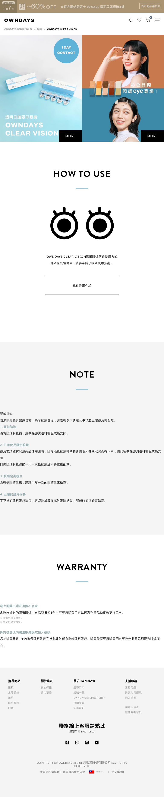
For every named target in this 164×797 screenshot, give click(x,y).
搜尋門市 (79, 688)
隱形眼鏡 (13, 703)
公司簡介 (79, 703)
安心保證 (46, 688)
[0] (148, 20)
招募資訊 (79, 708)
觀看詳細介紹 (82, 285)
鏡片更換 (46, 693)
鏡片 (11, 698)
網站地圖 (130, 698)
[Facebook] (67, 742)
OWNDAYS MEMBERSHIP (89, 698)
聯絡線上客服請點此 (82, 726)
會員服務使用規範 (74, 772)
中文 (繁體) (117, 772)
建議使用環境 (133, 693)
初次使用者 (132, 707)
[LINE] (87, 742)
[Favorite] (139, 20)
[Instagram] (77, 742)
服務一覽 (79, 693)
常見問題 (130, 688)
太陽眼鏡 (13, 693)
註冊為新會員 (133, 712)
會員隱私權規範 (50, 772)
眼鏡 (11, 688)
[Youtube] (97, 742)
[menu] (157, 20)
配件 (11, 708)
